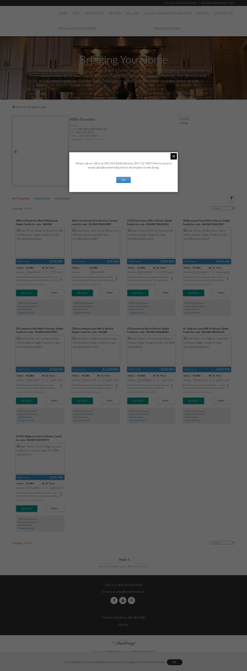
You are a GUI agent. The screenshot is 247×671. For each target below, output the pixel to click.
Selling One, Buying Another (167, 13)
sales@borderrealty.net (218, 3)
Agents (202, 13)
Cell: (73, 132)
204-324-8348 (88, 135)
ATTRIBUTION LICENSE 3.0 (142, 651)
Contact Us (223, 13)
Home (62, 13)
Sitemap (123, 624)
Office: (74, 135)
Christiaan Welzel (113, 651)
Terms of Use (156, 661)
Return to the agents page (30, 106)
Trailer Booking (167, 28)
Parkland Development (77, 28)
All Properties (20, 198)
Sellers (132, 13)
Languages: (77, 139)
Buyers (115, 13)
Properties (95, 13)
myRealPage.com (123, 643)
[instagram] (132, 600)
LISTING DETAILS (26, 293)
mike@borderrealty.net (92, 128)
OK (175, 662)
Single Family (42, 198)
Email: (74, 128)
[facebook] (114, 600)
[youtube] (123, 600)
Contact (184, 118)
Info (76, 13)
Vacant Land (62, 198)
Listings (183, 123)
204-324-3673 (85, 132)
